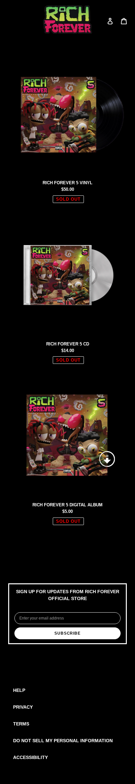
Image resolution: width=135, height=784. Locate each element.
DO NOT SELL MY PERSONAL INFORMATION (63, 740)
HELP (19, 690)
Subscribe (67, 633)
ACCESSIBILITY (30, 757)
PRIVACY (23, 707)
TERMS (21, 723)
